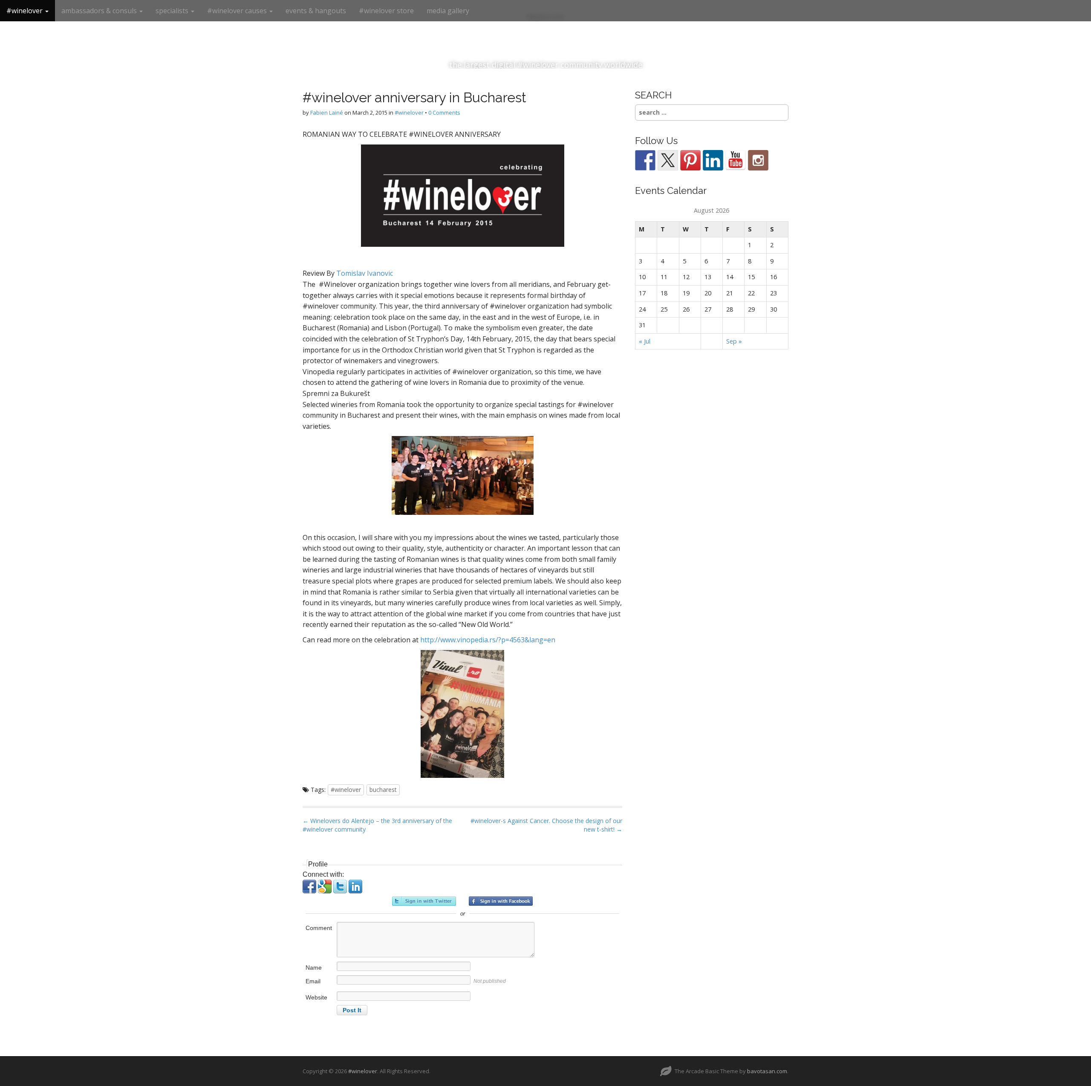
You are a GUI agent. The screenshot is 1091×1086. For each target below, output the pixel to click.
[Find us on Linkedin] (713, 160)
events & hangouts (316, 10)
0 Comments (444, 112)
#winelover (25, 10)
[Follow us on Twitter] (668, 160)
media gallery (448, 10)
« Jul (644, 341)
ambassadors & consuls (100, 10)
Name (314, 967)
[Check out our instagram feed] (758, 160)
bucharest (383, 790)
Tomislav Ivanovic (364, 273)
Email (313, 981)
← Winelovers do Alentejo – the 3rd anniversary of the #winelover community (377, 825)
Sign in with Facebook (501, 901)
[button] (310, 891)
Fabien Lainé (326, 112)
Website (316, 997)
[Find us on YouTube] (735, 160)
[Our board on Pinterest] (690, 160)
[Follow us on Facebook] (645, 160)
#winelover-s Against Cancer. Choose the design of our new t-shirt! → (546, 825)
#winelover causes (237, 10)
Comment (319, 927)
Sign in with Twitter (424, 901)
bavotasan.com (767, 1071)
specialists (173, 10)
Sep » (734, 341)
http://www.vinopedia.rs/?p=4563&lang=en (487, 639)
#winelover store (386, 10)
